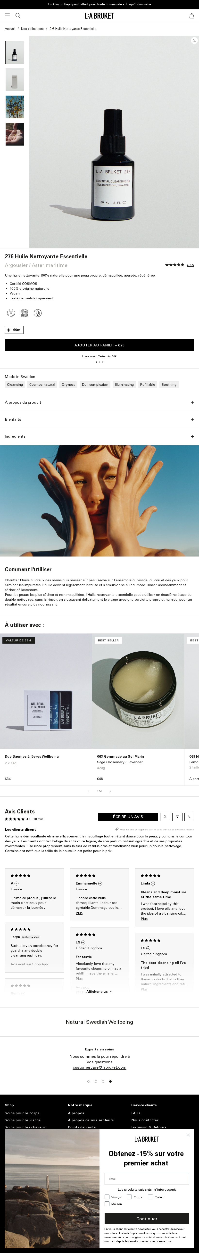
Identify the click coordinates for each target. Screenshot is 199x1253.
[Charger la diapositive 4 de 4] (110, 1081)
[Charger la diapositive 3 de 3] (102, 361)
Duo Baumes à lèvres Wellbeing (32, 756)
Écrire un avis (128, 816)
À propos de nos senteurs (91, 1120)
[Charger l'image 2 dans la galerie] (14, 79)
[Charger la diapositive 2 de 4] (96, 1081)
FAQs (136, 1113)
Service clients (144, 1105)
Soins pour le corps (22, 1113)
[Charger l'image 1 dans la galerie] (14, 52)
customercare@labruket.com (99, 1067)
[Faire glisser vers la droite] (110, 791)
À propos (76, 1113)
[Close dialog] (188, 1135)
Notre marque (80, 1105)
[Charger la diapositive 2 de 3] (99, 361)
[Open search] (165, 817)
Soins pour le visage (23, 1120)
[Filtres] (177, 817)
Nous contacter (145, 1120)
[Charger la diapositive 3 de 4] (103, 1081)
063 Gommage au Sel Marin (120, 756)
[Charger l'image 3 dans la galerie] (14, 107)
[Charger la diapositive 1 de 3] (96, 361)
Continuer (147, 1218)
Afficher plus (97, 991)
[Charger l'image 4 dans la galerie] (14, 134)
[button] (7, 15)
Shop (9, 1105)
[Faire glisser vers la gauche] (88, 791)
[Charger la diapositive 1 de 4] (88, 1081)
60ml (17, 330)
